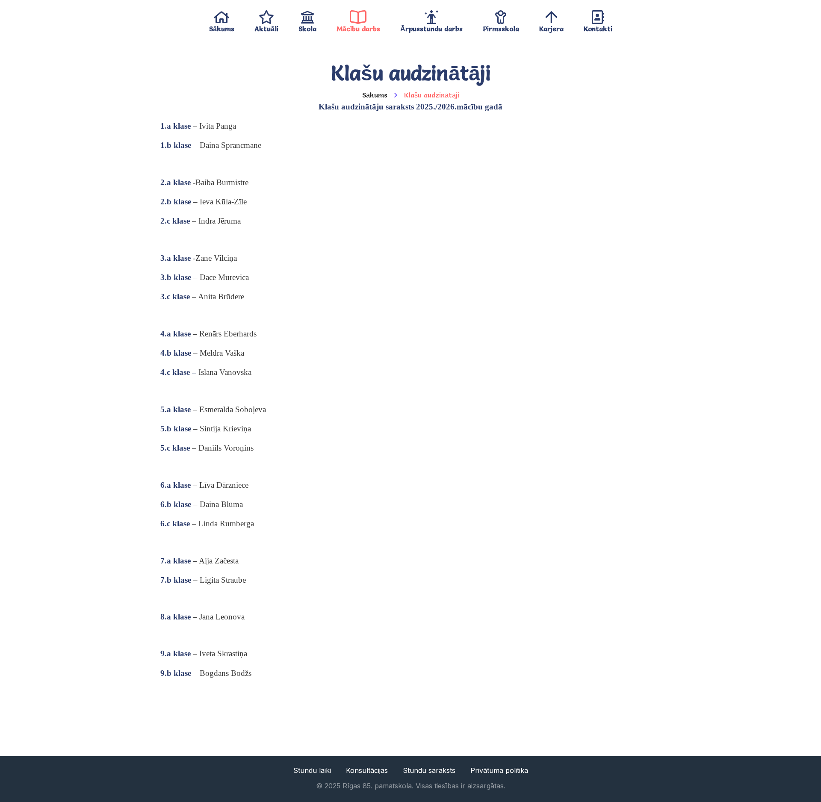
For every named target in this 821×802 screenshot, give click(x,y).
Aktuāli (266, 26)
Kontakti (598, 26)
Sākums (221, 26)
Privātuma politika (499, 770)
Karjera (551, 26)
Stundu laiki (312, 770)
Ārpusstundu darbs (431, 26)
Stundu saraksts (429, 770)
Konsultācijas (367, 770)
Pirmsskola (501, 26)
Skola (307, 26)
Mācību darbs (358, 26)
